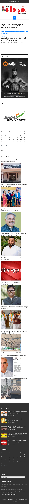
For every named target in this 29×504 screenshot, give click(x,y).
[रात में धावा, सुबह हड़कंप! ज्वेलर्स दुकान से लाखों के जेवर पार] (14, 389)
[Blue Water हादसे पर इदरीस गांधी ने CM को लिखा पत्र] (14, 367)
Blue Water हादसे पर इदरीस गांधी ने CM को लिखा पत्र (13, 355)
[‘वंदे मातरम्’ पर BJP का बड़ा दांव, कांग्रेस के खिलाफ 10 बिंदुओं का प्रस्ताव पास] (14, 319)
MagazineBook (21, 499)
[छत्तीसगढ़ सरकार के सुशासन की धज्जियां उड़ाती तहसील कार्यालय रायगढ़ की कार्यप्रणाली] (14, 173)
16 (24, 137)
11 (5, 137)
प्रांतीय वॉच (3, 36)
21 (17, 139)
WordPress (10, 499)
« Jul (2, 150)
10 (1, 137)
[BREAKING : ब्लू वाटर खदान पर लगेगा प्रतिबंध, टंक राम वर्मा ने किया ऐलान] (14, 271)
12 (9, 137)
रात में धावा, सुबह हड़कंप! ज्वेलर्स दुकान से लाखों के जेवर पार (14, 378)
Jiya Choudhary (15, 42)
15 (21, 137)
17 (1, 139)
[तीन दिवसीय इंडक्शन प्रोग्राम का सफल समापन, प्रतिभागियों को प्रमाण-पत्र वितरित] (14, 197)
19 (9, 139)
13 (13, 137)
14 (17, 137)
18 (5, 139)
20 (13, 139)
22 (21, 139)
